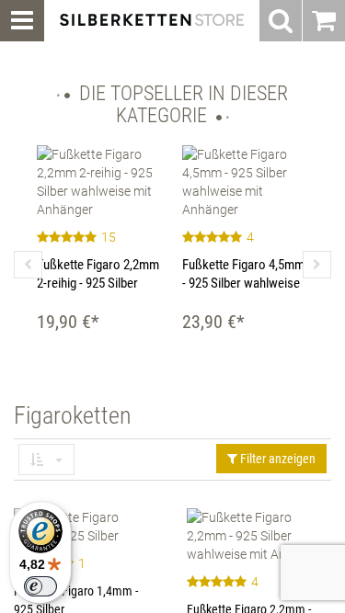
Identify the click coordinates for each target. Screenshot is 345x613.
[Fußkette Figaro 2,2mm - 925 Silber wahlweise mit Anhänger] (259, 535)
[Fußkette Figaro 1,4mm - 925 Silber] (86, 526)
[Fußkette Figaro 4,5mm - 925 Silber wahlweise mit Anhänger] (245, 182)
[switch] (40, 586)
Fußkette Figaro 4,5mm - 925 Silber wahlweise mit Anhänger (243, 283)
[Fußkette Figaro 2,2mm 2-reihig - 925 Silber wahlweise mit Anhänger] (100, 182)
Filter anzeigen (276, 458)
